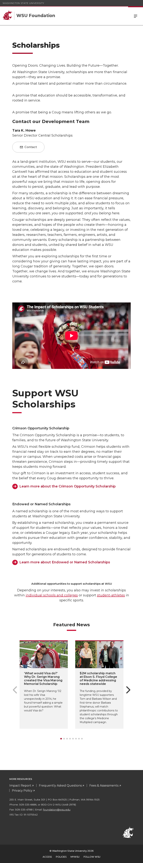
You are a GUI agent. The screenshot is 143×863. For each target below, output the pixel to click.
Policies (61, 856)
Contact (30, 147)
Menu (135, 15)
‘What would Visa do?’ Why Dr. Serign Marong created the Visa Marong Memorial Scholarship (43, 679)
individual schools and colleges (52, 595)
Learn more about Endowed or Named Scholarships (64, 562)
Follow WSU (92, 856)
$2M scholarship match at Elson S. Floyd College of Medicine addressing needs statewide (98, 679)
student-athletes (111, 595)
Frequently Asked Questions (60, 785)
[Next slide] (128, 690)
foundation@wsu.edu (56, 809)
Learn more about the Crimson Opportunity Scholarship (67, 486)
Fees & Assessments (103, 785)
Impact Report (20, 785)
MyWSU (75, 856)
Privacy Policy (22, 790)
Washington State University (23, 3)
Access (47, 856)
